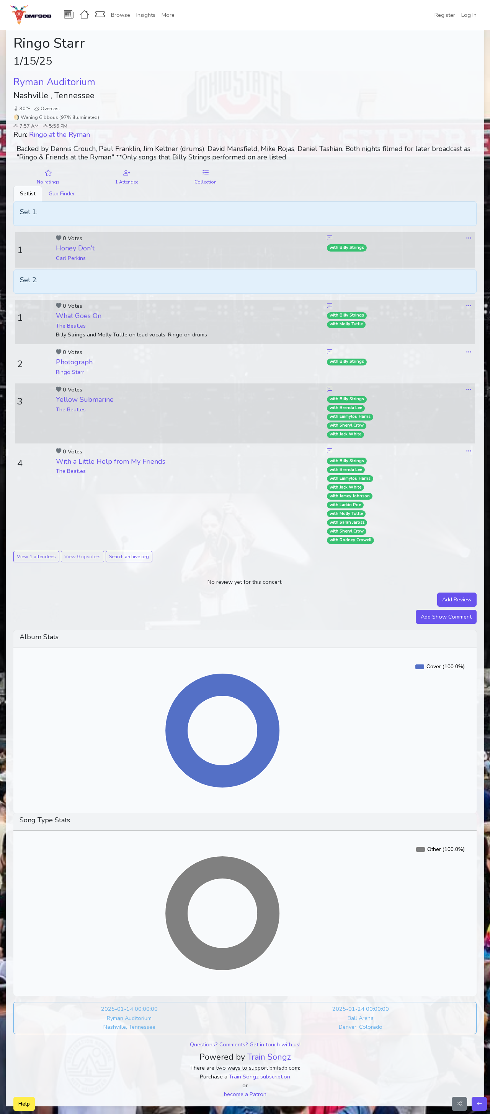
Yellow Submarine (85, 399)
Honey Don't (75, 248)
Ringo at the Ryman (59, 134)
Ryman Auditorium (54, 82)
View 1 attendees (36, 556)
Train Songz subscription (259, 1076)
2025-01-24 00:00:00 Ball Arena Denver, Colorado (360, 1017)
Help (24, 1104)
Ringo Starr (70, 372)
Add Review (457, 599)
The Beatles (71, 326)
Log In (469, 15)
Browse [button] (120, 15)
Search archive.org (129, 556)
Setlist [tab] (28, 193)
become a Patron (245, 1094)
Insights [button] (145, 15)
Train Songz (269, 1057)
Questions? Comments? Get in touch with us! (245, 1044)
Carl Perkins (71, 258)
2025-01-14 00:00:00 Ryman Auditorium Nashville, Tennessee (129, 1017)
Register (444, 15)
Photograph (74, 362)
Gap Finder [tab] (62, 193)
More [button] (168, 15)
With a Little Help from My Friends (110, 461)
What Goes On (78, 315)
